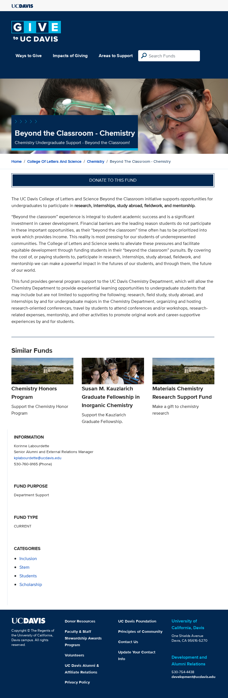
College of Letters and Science (54, 161)
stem (24, 567)
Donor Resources (80, 621)
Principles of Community (140, 631)
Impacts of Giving (70, 55)
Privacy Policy (77, 682)
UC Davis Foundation (137, 621)
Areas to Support (116, 55)
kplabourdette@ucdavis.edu (37, 458)
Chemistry (95, 161)
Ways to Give (29, 55)
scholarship (30, 584)
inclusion (28, 558)
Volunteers (74, 655)
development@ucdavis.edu (193, 676)
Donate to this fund (113, 180)
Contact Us (128, 642)
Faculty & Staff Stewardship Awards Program (83, 638)
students (28, 576)
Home (16, 161)
